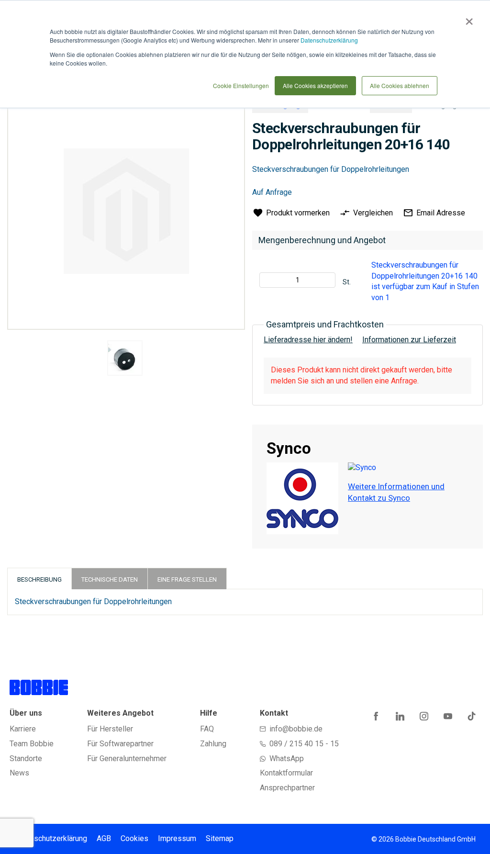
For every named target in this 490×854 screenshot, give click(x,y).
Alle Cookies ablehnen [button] (399, 85)
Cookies (134, 838)
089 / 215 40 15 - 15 (304, 743)
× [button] (467, 18)
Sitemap (220, 838)
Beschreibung (39, 579)
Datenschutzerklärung (329, 40)
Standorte (26, 758)
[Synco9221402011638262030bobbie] (125, 358)
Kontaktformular (286, 772)
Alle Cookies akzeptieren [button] (315, 85)
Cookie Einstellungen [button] (241, 85)
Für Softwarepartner (120, 743)
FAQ (207, 728)
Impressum (177, 838)
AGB (104, 838)
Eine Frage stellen (187, 579)
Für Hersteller (110, 728)
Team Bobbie (32, 743)
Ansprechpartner (287, 787)
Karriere (23, 728)
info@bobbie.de (296, 728)
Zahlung (213, 743)
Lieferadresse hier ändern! (308, 339)
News (19, 772)
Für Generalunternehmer (127, 758)
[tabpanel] (124, 359)
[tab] (39, 578)
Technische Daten (109, 579)
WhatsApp (286, 758)
